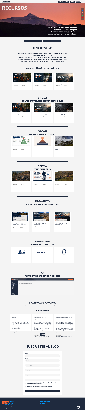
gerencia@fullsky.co (9, 401)
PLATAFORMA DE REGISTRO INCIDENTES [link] (42, 276)
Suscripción (42, 403)
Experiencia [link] (48, 336)
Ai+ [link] (42, 272)
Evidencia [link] (25, 332)
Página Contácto (8, 404)
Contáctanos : (8, 400)
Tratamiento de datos (45, 401)
